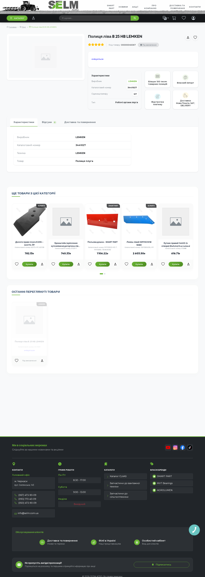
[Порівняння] (33, 18)
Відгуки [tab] (48, 122)
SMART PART (164, 476)
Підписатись (163, 564)
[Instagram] (175, 447)
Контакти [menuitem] (195, 7)
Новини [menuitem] (123, 7)
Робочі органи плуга (126, 102)
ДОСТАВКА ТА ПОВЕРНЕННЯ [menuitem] (177, 6)
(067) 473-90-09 (27, 495)
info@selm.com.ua (28, 513)
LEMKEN (132, 81)
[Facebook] (182, 447)
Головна (12, 27)
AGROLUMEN (165, 490)
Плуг (24, 27)
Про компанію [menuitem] (150, 6)
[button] (101, 273)
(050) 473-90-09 (27, 503)
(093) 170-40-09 (27, 499)
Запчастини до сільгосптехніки (119, 495)
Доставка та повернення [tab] (80, 122)
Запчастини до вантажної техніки (125, 485)
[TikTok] (190, 447)
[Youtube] (168, 447)
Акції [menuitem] (135, 7)
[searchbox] (95, 18)
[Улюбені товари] (184, 18)
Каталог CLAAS (118, 476)
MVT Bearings (165, 483)
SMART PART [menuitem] (110, 6)
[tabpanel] (102, 149)
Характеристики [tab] (24, 122)
